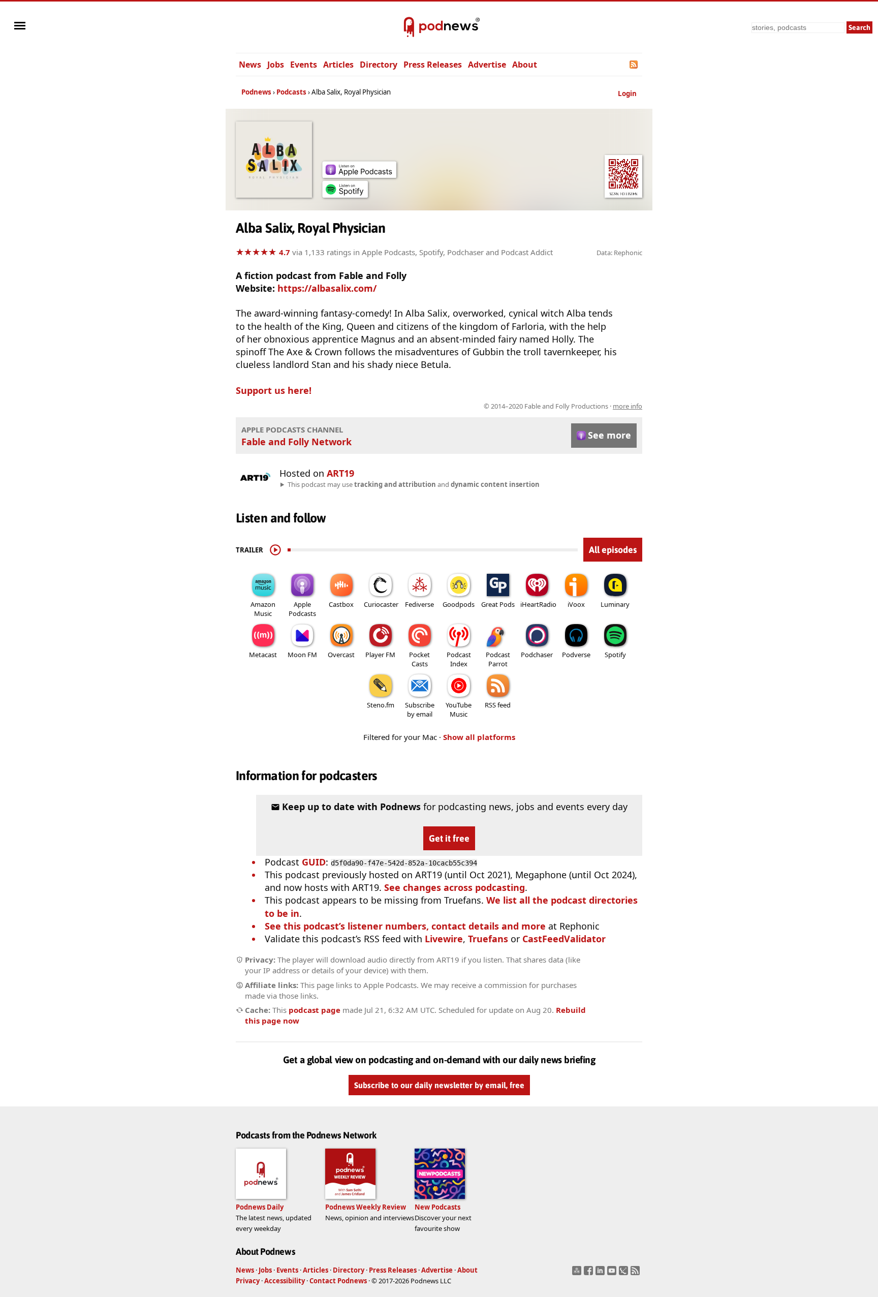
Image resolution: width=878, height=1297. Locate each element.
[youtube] (613, 1273)
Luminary (615, 604)
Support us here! (273, 390)
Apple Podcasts (302, 609)
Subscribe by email (419, 709)
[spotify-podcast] (345, 194)
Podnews (256, 92)
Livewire (444, 939)
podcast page (314, 1010)
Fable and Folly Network (296, 442)
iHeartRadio (538, 604)
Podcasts (291, 92)
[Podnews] (409, 27)
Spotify (615, 654)
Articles (338, 64)
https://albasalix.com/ (327, 288)
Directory (378, 64)
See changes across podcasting (454, 887)
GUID (314, 862)
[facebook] (589, 1273)
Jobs (275, 64)
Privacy (248, 1280)
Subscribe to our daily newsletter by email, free (439, 1085)
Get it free (449, 838)
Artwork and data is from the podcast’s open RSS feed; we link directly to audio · (481, 406)
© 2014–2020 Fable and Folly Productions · (563, 406)
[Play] (275, 550)
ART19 (340, 473)
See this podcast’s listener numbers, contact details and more (405, 926)
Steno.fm (380, 704)
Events (303, 64)
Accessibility (284, 1280)
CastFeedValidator (564, 939)
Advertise (487, 64)
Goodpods (459, 604)
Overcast (341, 654)
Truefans (488, 939)
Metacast (263, 654)
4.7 (284, 252)
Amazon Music (262, 609)
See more (609, 435)
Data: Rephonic (619, 252)
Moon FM (302, 654)
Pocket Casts (419, 659)
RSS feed (498, 704)
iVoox (576, 604)
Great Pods (498, 604)
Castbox (341, 604)
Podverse (576, 654)
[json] (625, 1273)
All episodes (613, 549)
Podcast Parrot (498, 659)
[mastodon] (578, 1273)
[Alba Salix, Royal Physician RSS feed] (634, 64)
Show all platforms (479, 737)
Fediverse (419, 604)
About (524, 64)
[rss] (636, 1273)
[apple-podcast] (359, 174)
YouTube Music (459, 709)
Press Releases (432, 64)
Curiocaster (381, 604)
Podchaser (537, 654)
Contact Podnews (338, 1280)
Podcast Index (459, 659)
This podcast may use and (414, 484)
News (250, 64)
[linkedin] (601, 1273)
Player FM (380, 654)
